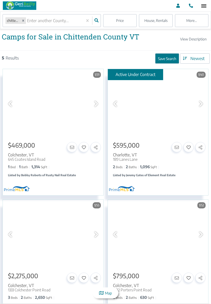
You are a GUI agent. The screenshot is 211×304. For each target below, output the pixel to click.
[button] (23, 20)
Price (120, 20)
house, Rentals (156, 20)
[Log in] (178, 6)
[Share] (96, 147)
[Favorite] (84, 147)
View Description (193, 39)
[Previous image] (10, 103)
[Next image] (96, 103)
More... (191, 20)
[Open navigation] (203, 6)
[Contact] (72, 147)
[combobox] (27, 21)
